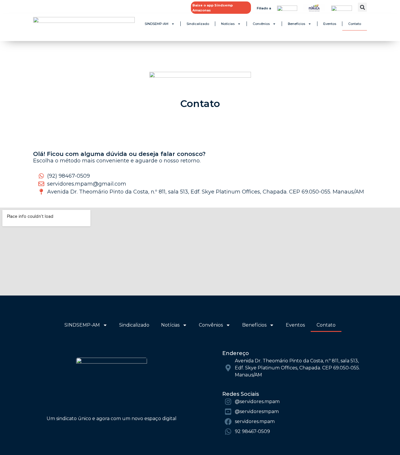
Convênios (261, 24)
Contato (354, 24)
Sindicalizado (198, 24)
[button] (362, 7)
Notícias (228, 24)
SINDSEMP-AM (156, 24)
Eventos (329, 24)
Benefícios (296, 24)
